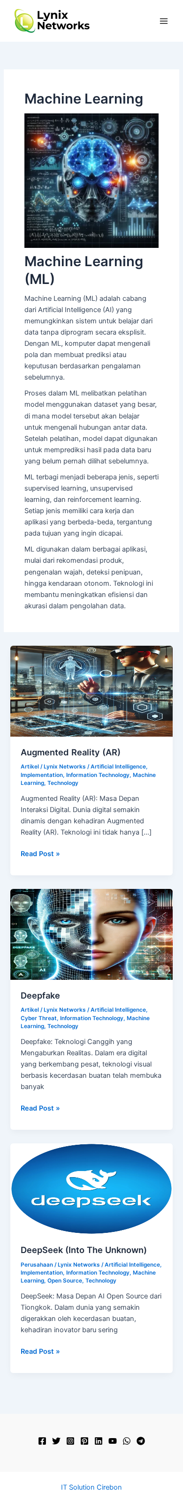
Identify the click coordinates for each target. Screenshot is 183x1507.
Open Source (64, 1280)
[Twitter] (56, 1441)
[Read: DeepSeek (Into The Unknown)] (91, 1188)
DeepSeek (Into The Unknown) (84, 1250)
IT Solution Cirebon (91, 1487)
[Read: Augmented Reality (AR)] (91, 690)
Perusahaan (37, 1264)
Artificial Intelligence (118, 766)
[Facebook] (42, 1441)
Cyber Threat (39, 1018)
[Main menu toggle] (164, 21)
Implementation (42, 775)
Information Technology (98, 775)
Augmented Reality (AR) (71, 752)
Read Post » (40, 854)
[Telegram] (141, 1441)
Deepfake (40, 995)
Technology (62, 783)
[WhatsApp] (126, 1441)
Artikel (30, 766)
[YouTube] (112, 1441)
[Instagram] (70, 1441)
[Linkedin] (98, 1441)
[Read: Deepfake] (91, 934)
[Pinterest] (84, 1441)
